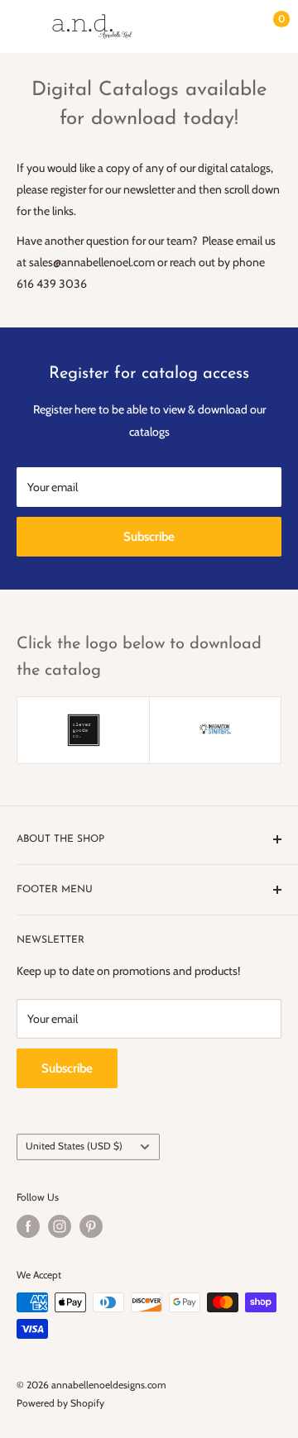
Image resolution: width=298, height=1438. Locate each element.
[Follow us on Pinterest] (91, 1226)
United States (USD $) (74, 1146)
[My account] (234, 26)
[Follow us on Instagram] (59, 1226)
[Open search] (202, 26)
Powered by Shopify (60, 1403)
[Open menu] (25, 26)
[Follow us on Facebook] (28, 1226)
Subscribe (149, 536)
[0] (267, 26)
